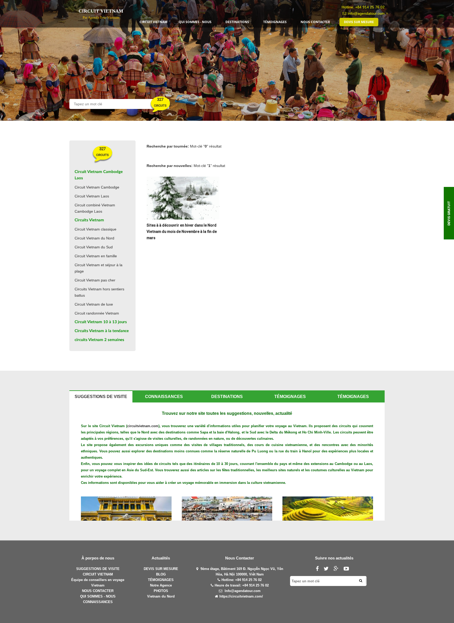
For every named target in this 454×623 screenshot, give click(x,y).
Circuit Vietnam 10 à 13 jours (101, 322)
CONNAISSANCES (98, 602)
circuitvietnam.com (142, 426)
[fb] (319, 569)
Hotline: (228, 580)
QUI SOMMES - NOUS (98, 596)
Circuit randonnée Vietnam (97, 313)
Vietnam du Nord (161, 596)
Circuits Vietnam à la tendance (102, 331)
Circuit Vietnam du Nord (94, 238)
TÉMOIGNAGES (161, 580)
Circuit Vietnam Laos (92, 196)
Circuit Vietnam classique (95, 229)
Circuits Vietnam (89, 220)
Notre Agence (161, 585)
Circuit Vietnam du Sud (94, 247)
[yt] (348, 569)
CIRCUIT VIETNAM (98, 574)
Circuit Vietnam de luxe (94, 304)
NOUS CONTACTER (97, 591)
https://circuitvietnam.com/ (241, 596)
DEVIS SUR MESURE (161, 569)
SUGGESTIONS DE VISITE (98, 569)
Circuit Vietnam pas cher (95, 280)
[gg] (338, 569)
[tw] (328, 569)
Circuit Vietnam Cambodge (97, 187)
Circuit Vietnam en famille (96, 256)
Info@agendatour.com (366, 13)
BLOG (161, 574)
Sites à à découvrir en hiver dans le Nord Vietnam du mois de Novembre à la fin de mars (182, 231)
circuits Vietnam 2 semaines (99, 340)
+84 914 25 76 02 (370, 7)
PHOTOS (161, 591)
